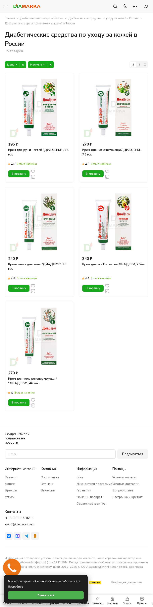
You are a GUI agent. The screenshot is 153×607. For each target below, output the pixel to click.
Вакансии (48, 490)
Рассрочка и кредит (127, 497)
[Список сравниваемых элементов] (135, 6)
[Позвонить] (125, 6)
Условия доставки (125, 484)
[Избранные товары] (146, 6)
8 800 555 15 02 (17, 518)
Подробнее (15, 586)
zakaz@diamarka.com (19, 524)
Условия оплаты (124, 477)
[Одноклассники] (35, 536)
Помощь (119, 469)
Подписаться (132, 454)
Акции (10, 484)
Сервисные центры (91, 503)
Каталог (11, 477)
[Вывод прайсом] (145, 65)
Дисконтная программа (94, 484)
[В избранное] (33, 171)
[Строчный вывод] (139, 65)
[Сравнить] (33, 176)
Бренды (11, 490)
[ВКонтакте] (9, 536)
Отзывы (47, 484)
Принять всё (45, 595)
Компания (49, 469)
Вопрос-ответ (122, 490)
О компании (50, 477)
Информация (86, 469)
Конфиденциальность (126, 582)
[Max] (18, 536)
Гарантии (83, 490)
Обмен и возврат (89, 497)
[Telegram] (26, 536)
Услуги (10, 497)
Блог (79, 477)
